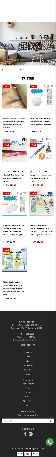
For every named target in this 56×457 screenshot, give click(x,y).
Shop (28, 357)
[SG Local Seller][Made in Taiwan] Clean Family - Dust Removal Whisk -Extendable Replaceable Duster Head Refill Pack (13, 288)
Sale (6, 86)
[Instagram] (31, 434)
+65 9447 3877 (31, 337)
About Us (28, 352)
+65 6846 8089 (28, 334)
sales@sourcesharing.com (29, 340)
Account (28, 388)
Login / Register (28, 384)
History (28, 397)
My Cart (28, 392)
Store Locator (28, 366)
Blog (28, 361)
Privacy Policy (28, 401)
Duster (22, 69)
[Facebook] (25, 434)
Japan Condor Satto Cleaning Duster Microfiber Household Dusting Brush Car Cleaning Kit (40, 121)
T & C (28, 405)
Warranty (28, 374)
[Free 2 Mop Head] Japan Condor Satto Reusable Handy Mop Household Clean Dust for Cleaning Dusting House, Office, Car (14, 232)
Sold (6, 141)
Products (13, 69)
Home (4, 69)
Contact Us (28, 370)
